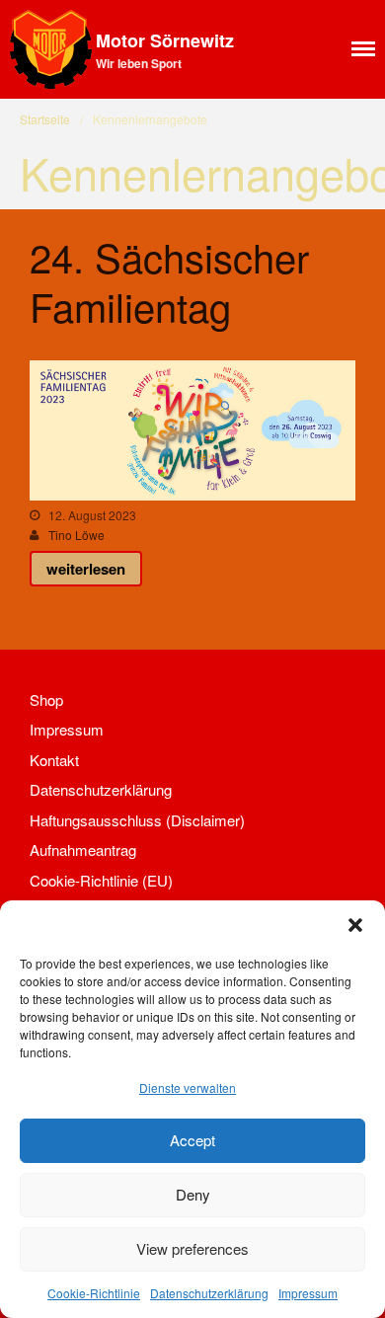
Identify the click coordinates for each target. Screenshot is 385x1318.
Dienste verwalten (187, 1087)
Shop (46, 699)
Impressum (308, 1292)
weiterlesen (85, 569)
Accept (192, 1139)
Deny (193, 1194)
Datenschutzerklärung (209, 1292)
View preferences (192, 1248)
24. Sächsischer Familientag (169, 281)
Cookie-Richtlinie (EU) (101, 880)
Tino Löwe (76, 534)
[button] (355, 925)
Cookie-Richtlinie (93, 1292)
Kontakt (54, 759)
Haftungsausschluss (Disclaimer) (137, 820)
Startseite (45, 119)
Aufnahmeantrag (83, 849)
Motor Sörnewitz (165, 40)
